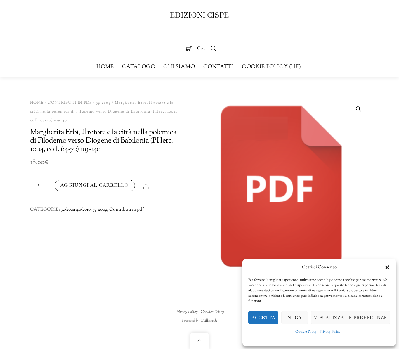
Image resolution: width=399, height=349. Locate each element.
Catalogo (138, 66)
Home (105, 66)
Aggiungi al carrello (94, 185)
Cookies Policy (212, 312)
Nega (294, 318)
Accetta (263, 318)
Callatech (209, 320)
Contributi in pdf (70, 103)
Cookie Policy (306, 331)
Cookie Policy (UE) (271, 66)
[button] (387, 267)
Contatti (218, 66)
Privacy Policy (330, 331)
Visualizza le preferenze (350, 318)
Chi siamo (179, 66)
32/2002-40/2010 (76, 209)
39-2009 (103, 103)
